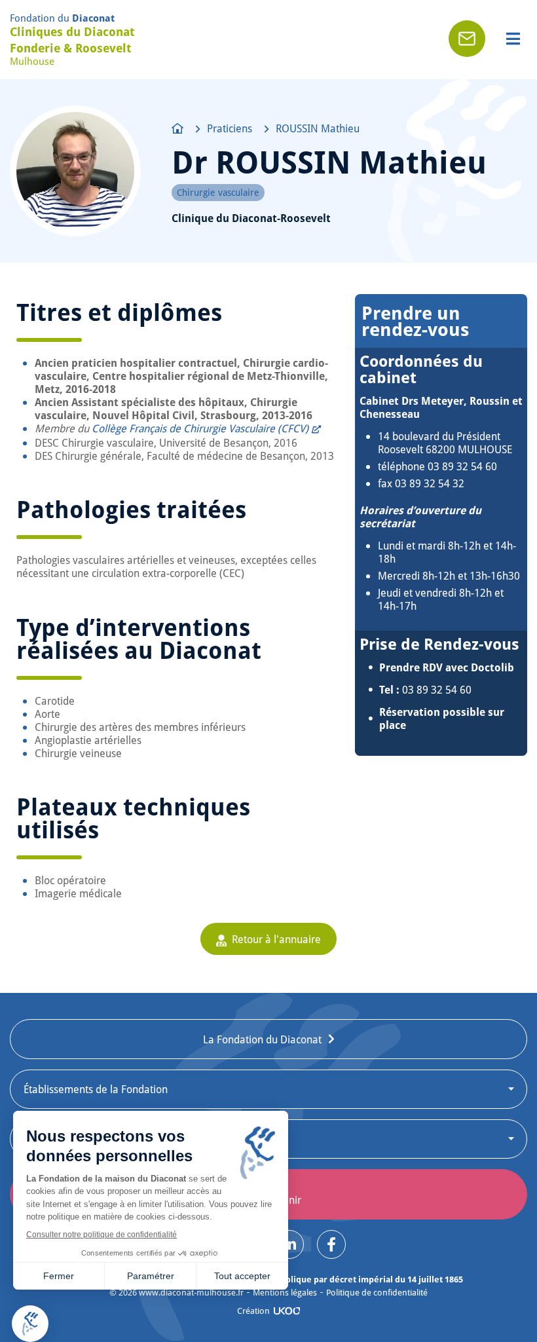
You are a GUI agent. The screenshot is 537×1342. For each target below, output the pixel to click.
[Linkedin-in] (289, 1244)
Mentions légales (285, 1292)
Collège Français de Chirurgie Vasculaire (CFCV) (200, 428)
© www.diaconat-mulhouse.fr (176, 1292)
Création (253, 1310)
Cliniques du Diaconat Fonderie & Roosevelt (72, 40)
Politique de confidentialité (377, 1292)
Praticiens (229, 128)
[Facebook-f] (331, 1244)
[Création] (287, 1311)
